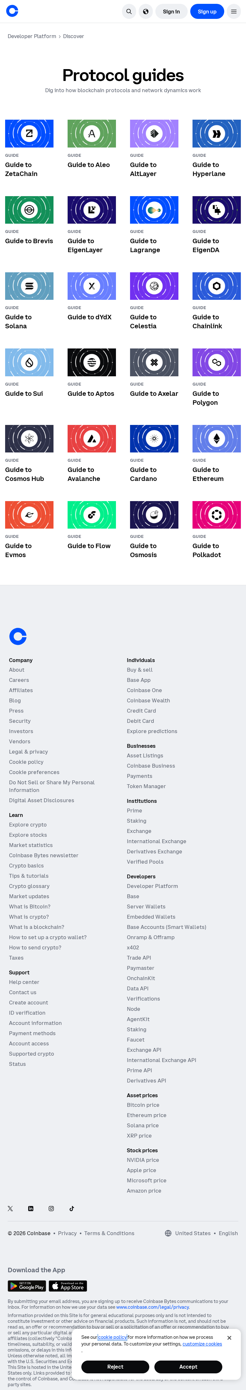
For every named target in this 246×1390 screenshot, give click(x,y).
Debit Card (140, 721)
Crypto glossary (29, 886)
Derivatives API (146, 1080)
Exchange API (144, 1050)
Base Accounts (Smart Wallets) (166, 927)
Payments (139, 776)
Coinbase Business (151, 766)
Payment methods (32, 1033)
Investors (21, 731)
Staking (136, 821)
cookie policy (112, 1337)
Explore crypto (28, 824)
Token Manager (146, 786)
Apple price (141, 1170)
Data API (138, 988)
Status (17, 1064)
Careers (19, 680)
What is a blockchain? (36, 927)
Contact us (23, 992)
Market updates (29, 896)
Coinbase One (144, 690)
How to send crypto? (35, 947)
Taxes (16, 958)
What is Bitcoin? (29, 906)
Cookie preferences (34, 772)
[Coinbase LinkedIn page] (30, 1209)
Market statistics (31, 845)
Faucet (135, 1039)
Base (133, 896)
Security (20, 721)
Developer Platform (152, 886)
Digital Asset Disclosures (41, 800)
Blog (15, 700)
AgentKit (138, 1019)
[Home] (12, 11)
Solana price (143, 1125)
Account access (29, 1043)
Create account (28, 1002)
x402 (133, 947)
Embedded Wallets (151, 917)
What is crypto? (29, 917)
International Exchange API (161, 1060)
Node (133, 1009)
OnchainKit (141, 978)
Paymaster (140, 968)
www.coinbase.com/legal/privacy (152, 1307)
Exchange (139, 831)
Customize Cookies (202, 1344)
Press (16, 710)
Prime (134, 810)
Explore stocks (28, 835)
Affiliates (21, 690)
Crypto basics (26, 865)
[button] (234, 11)
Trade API (139, 958)
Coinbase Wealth (148, 700)
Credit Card (141, 710)
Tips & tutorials (29, 876)
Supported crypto (31, 1053)
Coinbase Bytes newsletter (43, 855)
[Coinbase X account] (10, 1209)
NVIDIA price (143, 1160)
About (16, 670)
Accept (188, 1366)
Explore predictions (152, 731)
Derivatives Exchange (154, 851)
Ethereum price (147, 1115)
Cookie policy (26, 762)
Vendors (19, 741)
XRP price (139, 1135)
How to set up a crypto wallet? (47, 937)
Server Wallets (146, 906)
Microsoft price (147, 1180)
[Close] (229, 1338)
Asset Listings (145, 755)
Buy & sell (140, 670)
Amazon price (144, 1190)
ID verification (27, 1013)
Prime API (139, 1070)
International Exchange (156, 841)
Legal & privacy (28, 751)
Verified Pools (145, 862)
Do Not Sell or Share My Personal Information (52, 786)
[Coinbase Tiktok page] (71, 1209)
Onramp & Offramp (151, 937)
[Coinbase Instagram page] (51, 1209)
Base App (139, 680)
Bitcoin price (143, 1105)
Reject (115, 1366)
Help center (24, 982)
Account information (35, 1023)
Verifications (143, 998)
